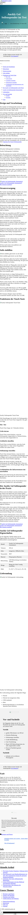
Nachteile (8, 97)
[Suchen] (15, 914)
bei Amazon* (14, 56)
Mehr (4, 830)
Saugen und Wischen (8, 895)
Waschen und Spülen (8, 897)
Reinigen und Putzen (7, 834)
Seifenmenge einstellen (11, 82)
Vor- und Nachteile (7, 94)
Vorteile (8, 95)
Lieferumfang (6, 92)
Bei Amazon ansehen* (6, 184)
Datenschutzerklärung (9, 901)
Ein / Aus (8, 76)
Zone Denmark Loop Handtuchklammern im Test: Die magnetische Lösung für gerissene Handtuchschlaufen (15, 875)
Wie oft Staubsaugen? (9, 843)
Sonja (6, 23)
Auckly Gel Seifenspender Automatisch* (11, 183)
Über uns (5, 904)
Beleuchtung (6, 69)
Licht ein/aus (9, 78)
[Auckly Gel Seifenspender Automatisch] (11, 181)
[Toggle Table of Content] (1, 64)
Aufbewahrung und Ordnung (11, 898)
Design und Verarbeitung (9, 66)
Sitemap (5, 906)
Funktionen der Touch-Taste (9, 75)
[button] (1, 4)
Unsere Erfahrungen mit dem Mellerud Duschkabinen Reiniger (13, 882)
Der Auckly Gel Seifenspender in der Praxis (13, 88)
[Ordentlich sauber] (6, 0)
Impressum (6, 903)
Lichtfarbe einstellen (10, 80)
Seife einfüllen (6, 73)
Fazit (4, 99)
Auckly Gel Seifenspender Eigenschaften (12, 90)
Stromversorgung (7, 71)
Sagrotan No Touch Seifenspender (12, 142)
